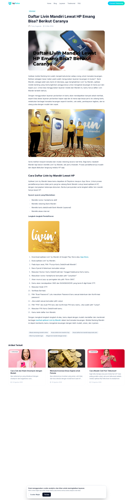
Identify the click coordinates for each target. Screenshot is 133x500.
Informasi (32, 11)
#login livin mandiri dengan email (56, 336)
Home (49, 3)
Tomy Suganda (36, 26)
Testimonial (71, 3)
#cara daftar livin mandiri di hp (60, 332)
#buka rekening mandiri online (39, 332)
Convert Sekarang (116, 3)
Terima (46, 494)
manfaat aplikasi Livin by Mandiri (48, 320)
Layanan (62, 3)
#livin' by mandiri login (36, 336)
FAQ (79, 3)
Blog (55, 3)
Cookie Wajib (35, 494)
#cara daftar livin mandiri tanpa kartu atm (85, 332)
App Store (84, 257)
